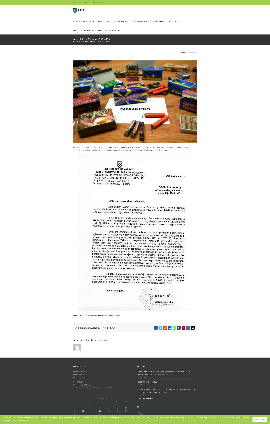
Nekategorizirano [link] (102, 315)
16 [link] (100, 411)
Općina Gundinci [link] (79, 315)
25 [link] (117, 414)
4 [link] (116, 405)
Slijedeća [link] (191, 52)
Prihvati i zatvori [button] (260, 419)
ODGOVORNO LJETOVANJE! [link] (147, 382)
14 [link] (83, 411)
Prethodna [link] (182, 52)
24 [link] (109, 414)
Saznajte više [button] (23, 420)
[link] (79, 10)
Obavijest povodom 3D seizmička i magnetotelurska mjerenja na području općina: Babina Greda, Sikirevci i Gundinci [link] (164, 373)
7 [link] (82, 408)
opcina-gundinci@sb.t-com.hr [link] (99, 2)
